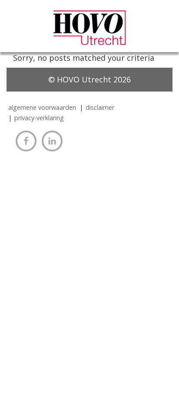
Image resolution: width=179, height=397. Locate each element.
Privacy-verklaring (39, 118)
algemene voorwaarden (42, 107)
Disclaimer (100, 107)
